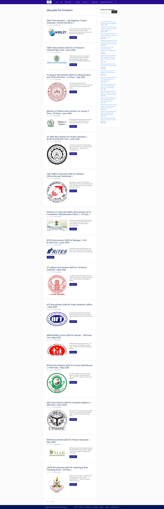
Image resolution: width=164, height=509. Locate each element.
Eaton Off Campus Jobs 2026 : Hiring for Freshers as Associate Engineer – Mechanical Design (109, 92)
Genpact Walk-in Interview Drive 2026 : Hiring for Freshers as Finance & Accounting (109, 99)
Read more (73, 37)
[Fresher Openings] (49, 2)
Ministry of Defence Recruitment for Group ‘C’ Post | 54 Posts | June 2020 (68, 112)
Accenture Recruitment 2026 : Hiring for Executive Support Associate (108, 72)
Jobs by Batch (68, 2)
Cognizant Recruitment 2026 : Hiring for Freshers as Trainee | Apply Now (108, 119)
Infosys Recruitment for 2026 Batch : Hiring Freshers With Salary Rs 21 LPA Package (108, 86)
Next (53, 501)
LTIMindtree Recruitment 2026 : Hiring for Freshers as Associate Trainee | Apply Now (109, 28)
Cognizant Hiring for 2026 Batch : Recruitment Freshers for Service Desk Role (109, 79)
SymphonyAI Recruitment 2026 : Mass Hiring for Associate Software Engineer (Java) (109, 113)
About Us (102, 507)
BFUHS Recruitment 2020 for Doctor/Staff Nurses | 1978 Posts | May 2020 (70, 366)
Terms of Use (95, 507)
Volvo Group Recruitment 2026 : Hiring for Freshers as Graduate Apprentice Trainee (109, 35)
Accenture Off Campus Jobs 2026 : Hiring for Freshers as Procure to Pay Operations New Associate (109, 42)
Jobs (62, 2)
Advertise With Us (115, 507)
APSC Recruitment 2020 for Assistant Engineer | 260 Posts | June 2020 (69, 403)
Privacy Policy (88, 507)
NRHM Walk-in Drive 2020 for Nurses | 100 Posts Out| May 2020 (69, 336)
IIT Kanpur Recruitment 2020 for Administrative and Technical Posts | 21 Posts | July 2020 (69, 76)
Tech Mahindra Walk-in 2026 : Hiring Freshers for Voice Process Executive (109, 65)
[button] (115, 2)
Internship (77, 2)
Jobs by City (85, 2)
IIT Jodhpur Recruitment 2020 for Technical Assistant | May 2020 (67, 268)
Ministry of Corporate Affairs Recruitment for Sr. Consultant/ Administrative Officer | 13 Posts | (69, 213)
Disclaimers (81, 507)
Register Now (95, 2)
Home (56, 2)
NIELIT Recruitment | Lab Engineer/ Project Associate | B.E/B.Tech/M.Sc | (67, 21)
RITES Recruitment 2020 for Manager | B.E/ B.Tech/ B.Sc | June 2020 (67, 241)
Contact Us (107, 507)
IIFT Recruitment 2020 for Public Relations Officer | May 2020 (69, 305)
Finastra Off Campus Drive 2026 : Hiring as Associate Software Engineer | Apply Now (109, 106)
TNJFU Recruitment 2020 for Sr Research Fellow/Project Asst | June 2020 (65, 48)
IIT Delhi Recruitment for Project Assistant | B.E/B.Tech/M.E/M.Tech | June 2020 (67, 137)
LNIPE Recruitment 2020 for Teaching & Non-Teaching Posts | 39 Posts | (67, 468)
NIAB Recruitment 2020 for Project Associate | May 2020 (68, 440)
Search (114, 11)
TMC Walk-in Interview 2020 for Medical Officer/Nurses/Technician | (65, 175)
